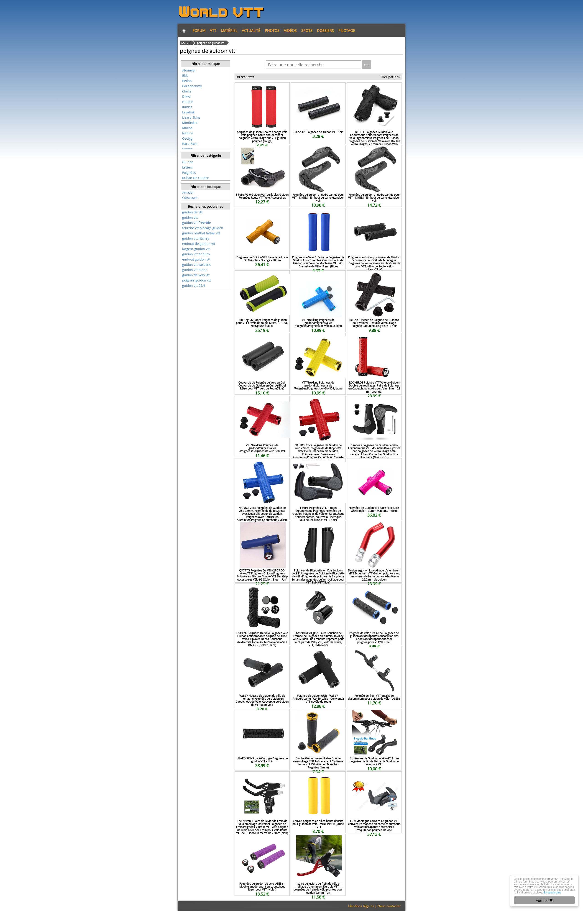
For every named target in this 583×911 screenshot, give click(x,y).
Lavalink (188, 112)
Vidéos (290, 30)
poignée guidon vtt (196, 280)
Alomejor (189, 70)
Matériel (229, 30)
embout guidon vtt (196, 259)
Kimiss (187, 107)
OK (366, 65)
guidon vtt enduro (196, 254)
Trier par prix (390, 77)
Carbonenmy (192, 86)
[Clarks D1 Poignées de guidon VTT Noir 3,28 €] (318, 88)
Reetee (187, 149)
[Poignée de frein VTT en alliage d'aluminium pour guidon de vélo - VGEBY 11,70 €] (374, 652)
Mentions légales (361, 906)
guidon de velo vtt (196, 275)
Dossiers (325, 30)
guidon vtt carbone (196, 264)
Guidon (187, 162)
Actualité (251, 30)
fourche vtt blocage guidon (202, 228)
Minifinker (190, 122)
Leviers (187, 167)
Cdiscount (189, 197)
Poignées (189, 172)
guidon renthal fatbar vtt (201, 233)
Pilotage (346, 30)
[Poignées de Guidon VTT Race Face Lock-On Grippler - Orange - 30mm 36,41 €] (262, 214)
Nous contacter (389, 906)
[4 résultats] (205, 67)
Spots (306, 30)
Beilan (187, 81)
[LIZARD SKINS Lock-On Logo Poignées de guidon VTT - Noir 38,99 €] (262, 715)
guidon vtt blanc (194, 270)
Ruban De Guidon (195, 178)
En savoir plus (552, 892)
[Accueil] (184, 30)
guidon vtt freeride (196, 222)
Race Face (189, 143)
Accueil (185, 43)
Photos (272, 30)
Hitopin (187, 102)
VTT (213, 30)
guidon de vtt (192, 212)
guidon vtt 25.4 (193, 285)
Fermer (542, 900)
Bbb (185, 75)
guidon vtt (190, 217)
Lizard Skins (191, 117)
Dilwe (186, 96)
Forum (199, 30)
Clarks (187, 91)
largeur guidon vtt (196, 249)
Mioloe (187, 128)
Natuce (187, 133)
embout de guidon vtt (198, 243)
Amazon (188, 192)
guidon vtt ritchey (195, 238)
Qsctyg (187, 138)
